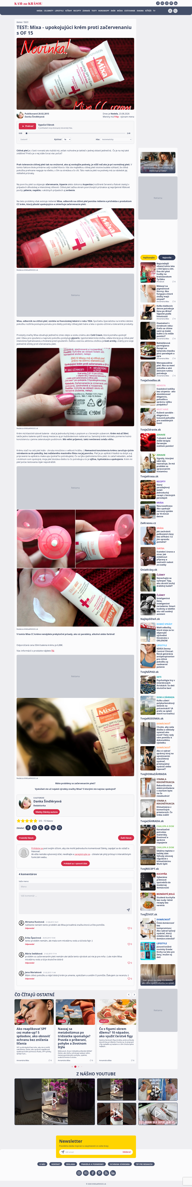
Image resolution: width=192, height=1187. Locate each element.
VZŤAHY (68, 11)
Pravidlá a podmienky (92, 1164)
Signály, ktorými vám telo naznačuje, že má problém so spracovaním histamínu (166, 465)
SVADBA (140, 11)
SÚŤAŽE (148, 11)
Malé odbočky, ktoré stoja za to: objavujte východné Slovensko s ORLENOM (165, 634)
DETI (159, 677)
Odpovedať (29, 928)
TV (154, 11)
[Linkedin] (176, 3)
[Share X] (40, 827)
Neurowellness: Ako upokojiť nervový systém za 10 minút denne (165, 511)
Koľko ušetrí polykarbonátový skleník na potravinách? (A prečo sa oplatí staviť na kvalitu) (165, 707)
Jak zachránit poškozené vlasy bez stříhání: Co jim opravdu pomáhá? (165, 536)
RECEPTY (77, 11)
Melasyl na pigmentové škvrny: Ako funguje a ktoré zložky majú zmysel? (165, 292)
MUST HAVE (162, 409)
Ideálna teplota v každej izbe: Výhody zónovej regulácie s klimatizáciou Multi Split (165, 857)
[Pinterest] (171, 3)
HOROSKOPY (103, 11)
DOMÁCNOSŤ (163, 723)
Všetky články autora (47, 812)
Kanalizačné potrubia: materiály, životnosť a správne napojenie (163, 836)
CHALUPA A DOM (165, 826)
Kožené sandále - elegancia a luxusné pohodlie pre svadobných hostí (166, 417)
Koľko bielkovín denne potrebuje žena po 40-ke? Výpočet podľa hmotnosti (165, 311)
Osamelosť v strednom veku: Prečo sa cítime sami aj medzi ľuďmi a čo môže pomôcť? (165, 330)
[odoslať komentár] (128, 910)
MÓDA (120, 11)
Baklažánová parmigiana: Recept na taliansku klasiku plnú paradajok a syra (166, 349)
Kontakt (55, 1164)
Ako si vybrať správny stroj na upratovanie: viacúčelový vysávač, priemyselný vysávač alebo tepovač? (165, 760)
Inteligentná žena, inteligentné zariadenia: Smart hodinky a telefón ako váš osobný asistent (166, 606)
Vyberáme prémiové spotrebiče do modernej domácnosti (164, 882)
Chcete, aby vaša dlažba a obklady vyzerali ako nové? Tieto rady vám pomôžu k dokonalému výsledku (165, 735)
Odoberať (127, 1152)
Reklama (70, 1164)
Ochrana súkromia (120, 1164)
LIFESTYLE (59, 11)
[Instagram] (167, 3)
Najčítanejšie (149, 257)
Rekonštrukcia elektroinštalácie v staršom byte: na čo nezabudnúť (165, 790)
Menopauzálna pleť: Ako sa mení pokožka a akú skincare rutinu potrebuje (166, 368)
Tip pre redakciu (144, 1164)
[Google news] (106, 1173)
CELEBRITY (48, 11)
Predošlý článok (26, 838)
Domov (19, 22)
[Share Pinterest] (47, 827)
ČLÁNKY (161, 574)
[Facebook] (158, 3)
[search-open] (175, 11)
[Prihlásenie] (170, 11)
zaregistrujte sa (82, 854)
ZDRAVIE (86, 11)
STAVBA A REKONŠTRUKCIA (165, 780)
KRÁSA (39, 11)
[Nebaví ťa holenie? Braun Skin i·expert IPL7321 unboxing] (116, 1114)
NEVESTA (161, 385)
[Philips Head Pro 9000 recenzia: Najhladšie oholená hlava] (158, 1089)
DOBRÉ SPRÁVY (164, 624)
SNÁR (113, 11)
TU (52, 650)
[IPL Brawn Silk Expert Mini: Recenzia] (158, 1114)
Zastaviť (24, 139)
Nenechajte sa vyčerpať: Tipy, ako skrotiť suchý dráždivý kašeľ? (166, 582)
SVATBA (160, 548)
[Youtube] (162, 3)
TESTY (94, 11)
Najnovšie (166, 257)
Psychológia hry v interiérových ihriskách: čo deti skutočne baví (166, 684)
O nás (42, 1164)
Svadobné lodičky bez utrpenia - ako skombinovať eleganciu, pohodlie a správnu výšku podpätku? (166, 397)
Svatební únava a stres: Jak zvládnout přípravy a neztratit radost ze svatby (166, 558)
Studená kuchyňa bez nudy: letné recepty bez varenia (166, 901)
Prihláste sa (37, 848)
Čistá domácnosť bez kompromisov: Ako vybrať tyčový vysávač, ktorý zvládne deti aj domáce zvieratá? (166, 931)
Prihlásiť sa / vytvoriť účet (75, 863)
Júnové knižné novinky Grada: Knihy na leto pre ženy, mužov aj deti (165, 951)
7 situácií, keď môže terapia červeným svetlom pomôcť (165, 442)
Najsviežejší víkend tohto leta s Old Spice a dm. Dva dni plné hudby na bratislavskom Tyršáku (166, 271)
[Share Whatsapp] (34, 827)
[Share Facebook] (28, 827)
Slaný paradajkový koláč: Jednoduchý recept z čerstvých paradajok (166, 491)
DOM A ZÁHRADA (165, 697)
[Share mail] (59, 827)
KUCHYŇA (162, 873)
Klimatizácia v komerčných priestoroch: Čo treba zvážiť (164, 811)
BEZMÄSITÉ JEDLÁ (166, 894)
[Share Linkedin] (53, 827)
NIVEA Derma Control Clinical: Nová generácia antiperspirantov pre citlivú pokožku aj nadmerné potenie (165, 657)
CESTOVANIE (129, 11)
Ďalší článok (126, 838)
